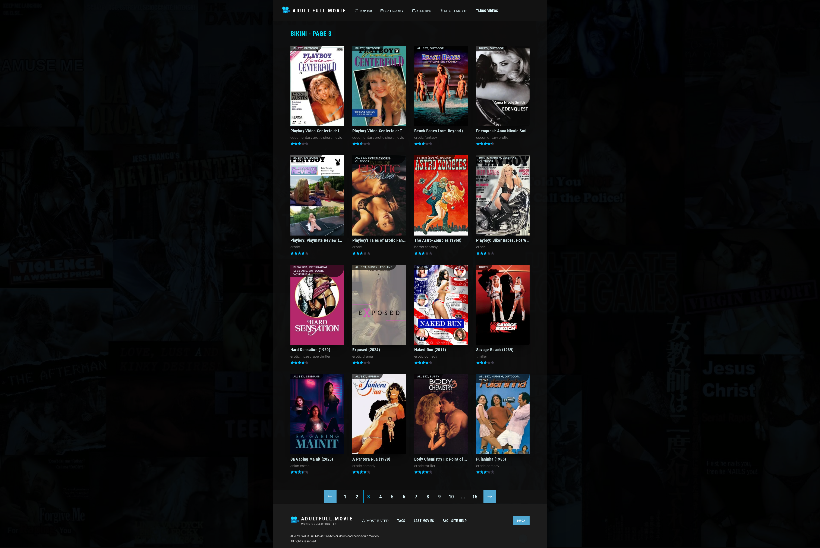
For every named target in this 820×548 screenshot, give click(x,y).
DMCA (521, 520)
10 (451, 497)
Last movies (424, 521)
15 (475, 497)
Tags (401, 521)
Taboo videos (487, 11)
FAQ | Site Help (455, 521)
